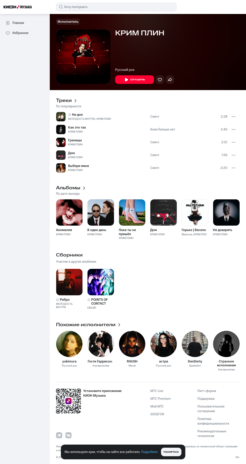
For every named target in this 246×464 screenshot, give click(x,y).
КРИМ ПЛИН (103, 119)
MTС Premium (160, 398)
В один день (96, 230)
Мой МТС (157, 406)
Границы (75, 140)
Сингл (154, 116)
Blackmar (187, 234)
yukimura (69, 361)
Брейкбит (195, 366)
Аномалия (64, 230)
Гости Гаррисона (101, 361)
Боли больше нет (162, 129)
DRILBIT (91, 308)
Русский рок (125, 70)
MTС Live (156, 391)
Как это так (77, 127)
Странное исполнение (226, 363)
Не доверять (222, 230)
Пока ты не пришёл (127, 232)
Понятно (171, 452)
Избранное (20, 33)
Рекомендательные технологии (211, 433)
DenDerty (195, 361)
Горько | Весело (194, 230)
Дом (71, 153)
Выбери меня (78, 166)
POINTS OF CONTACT (99, 302)
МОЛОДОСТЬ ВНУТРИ (81, 119)
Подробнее (149, 452)
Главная (18, 23)
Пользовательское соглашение (211, 409)
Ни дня (77, 114)
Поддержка (205, 398)
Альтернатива (100, 366)
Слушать (137, 79)
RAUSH (132, 361)
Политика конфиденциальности (213, 421)
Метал (132, 366)
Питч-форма (206, 391)
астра (163, 361)
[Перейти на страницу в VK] (68, 435)
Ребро (65, 300)
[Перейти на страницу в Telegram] (59, 435)
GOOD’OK (157, 414)
